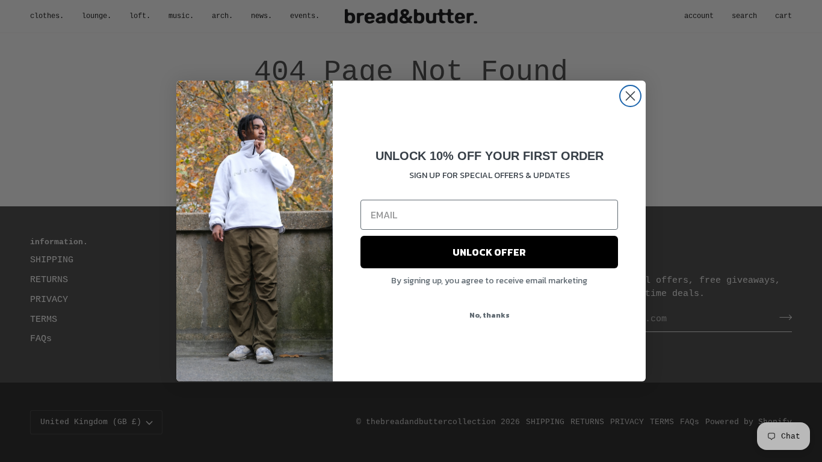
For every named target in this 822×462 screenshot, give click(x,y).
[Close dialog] (630, 95)
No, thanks (489, 315)
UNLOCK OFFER (489, 252)
